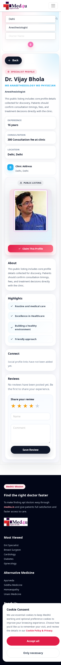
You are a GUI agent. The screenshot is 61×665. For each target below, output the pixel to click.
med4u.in (9, 506)
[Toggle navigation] (53, 5)
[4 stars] (31, 406)
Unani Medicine (12, 594)
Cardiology (10, 554)
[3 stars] (25, 406)
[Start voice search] (30, 44)
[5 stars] (37, 406)
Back (15, 60)
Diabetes (9, 558)
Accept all (33, 641)
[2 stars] (19, 406)
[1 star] (13, 406)
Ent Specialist (11, 545)
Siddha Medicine (13, 584)
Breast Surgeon (12, 549)
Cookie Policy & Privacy (39, 630)
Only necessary (33, 653)
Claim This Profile (32, 248)
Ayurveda (9, 580)
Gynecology (10, 563)
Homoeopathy (11, 589)
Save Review (31, 450)
